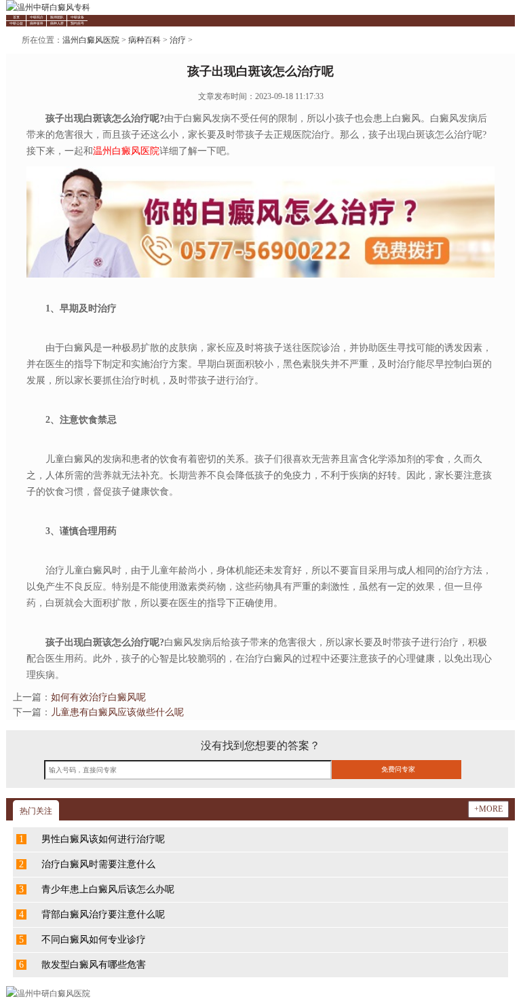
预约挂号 (77, 23)
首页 (16, 17)
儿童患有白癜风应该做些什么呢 (117, 712)
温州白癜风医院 (90, 40)
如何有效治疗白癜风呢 (98, 697)
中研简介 (36, 17)
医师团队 (57, 17)
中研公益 (16, 23)
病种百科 (36, 23)
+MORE (488, 809)
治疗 (178, 40)
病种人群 (57, 23)
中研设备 (77, 17)
